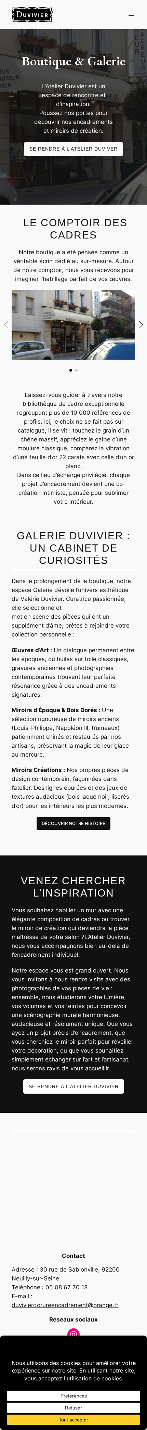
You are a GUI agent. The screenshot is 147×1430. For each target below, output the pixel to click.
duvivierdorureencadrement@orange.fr (65, 1305)
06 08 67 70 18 (66, 1287)
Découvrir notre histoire (73, 823)
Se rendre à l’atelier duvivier (74, 1086)
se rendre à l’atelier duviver (73, 149)
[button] (141, 324)
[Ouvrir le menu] (131, 14)
